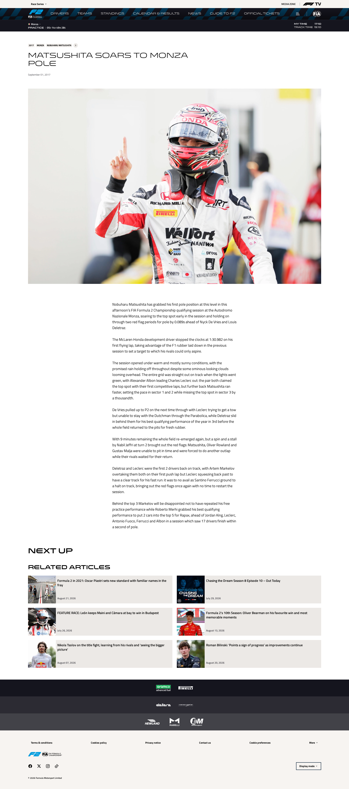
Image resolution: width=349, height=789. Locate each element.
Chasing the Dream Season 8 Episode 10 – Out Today (243, 581)
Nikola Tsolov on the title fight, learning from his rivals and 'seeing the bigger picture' (111, 647)
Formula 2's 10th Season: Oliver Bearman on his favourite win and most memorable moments (256, 615)
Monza (34, 24)
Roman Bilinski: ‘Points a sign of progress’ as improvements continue (254, 645)
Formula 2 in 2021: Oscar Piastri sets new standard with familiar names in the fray (111, 583)
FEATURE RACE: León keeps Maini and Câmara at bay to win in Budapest (108, 613)
